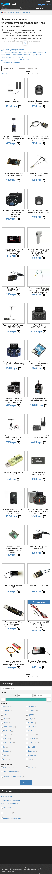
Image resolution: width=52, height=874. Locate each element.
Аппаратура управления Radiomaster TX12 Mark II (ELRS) (38, 212)
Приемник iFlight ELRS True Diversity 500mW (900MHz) (38, 364)
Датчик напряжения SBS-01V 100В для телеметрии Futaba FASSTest (38, 625)
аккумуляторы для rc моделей (19, 867)
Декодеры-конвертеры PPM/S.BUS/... (15, 60)
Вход (47, 1)
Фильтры (5, 73)
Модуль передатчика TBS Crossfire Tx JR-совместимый (13, 511)
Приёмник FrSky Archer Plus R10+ (38, 474)
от (16, 695)
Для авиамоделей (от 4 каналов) (13, 52)
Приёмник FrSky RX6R (38, 585)
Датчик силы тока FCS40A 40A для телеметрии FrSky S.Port (13, 663)
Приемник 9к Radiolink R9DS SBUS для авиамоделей (13, 251)
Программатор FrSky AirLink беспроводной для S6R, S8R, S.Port (13, 624)
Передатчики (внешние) (10, 62)
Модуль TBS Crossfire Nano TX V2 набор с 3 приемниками (13, 438)
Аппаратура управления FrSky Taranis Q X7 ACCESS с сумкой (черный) (13, 213)
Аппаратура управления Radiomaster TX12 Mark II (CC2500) (38, 102)
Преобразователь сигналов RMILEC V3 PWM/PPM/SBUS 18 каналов (13, 549)
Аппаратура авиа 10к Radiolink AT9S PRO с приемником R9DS (13, 401)
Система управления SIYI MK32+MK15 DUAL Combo (38, 437)
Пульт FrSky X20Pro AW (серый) (39, 326)
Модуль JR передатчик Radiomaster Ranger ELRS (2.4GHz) (13, 139)
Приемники (36, 55)
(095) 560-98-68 (44, 4)
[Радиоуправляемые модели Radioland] (2, 12)
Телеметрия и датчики (21, 55)
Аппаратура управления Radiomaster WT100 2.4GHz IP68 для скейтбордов (38, 252)
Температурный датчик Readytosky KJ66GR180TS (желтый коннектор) (38, 290)
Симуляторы (6, 55)
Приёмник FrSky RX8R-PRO (13, 586)
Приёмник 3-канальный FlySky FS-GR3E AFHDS (38, 662)
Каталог (38, 8)
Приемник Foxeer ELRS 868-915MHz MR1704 (13, 175)
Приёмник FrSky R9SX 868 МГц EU (38, 547)
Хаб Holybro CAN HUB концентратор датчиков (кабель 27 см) (38, 139)
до (35, 695)
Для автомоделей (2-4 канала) (12, 50)
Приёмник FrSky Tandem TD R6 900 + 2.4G (13, 326)
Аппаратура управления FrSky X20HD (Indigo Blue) (13, 363)
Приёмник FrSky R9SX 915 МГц (13, 289)
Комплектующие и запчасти (12, 57)
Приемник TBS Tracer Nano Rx (38, 175)
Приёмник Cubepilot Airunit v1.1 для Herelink (13, 101)
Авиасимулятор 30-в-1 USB (13, 474)
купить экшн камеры (40, 867)
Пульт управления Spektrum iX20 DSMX (38, 400)
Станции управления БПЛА (38, 52)
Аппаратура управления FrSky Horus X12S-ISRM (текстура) (38, 511)
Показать (26, 783)
